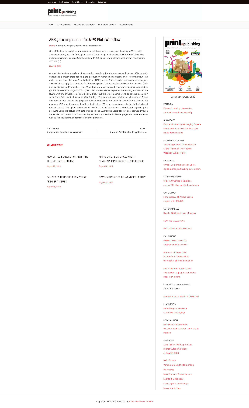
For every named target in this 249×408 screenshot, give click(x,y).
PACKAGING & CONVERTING (177, 228)
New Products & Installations (177, 374)
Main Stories (169, 360)
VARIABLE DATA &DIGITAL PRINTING (181, 296)
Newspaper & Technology (176, 383)
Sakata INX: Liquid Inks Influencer (179, 213)
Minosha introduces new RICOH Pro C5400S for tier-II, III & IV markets (181, 328)
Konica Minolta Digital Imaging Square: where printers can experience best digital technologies (182, 128)
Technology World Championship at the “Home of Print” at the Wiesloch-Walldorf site (179, 148)
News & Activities (172, 388)
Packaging (168, 369)
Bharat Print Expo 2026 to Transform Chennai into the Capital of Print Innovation (178, 256)
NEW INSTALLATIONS (174, 220)
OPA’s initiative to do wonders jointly (122, 177)
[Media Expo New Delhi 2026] (155, 12)
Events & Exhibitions (173, 379)
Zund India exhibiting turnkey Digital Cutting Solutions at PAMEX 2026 (177, 348)
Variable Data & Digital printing (178, 365)
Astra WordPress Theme (141, 401)
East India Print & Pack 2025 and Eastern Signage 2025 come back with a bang (179, 272)
